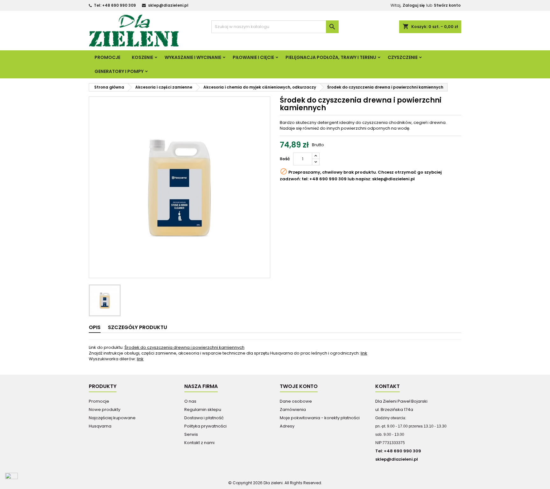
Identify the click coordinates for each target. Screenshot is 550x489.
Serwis (191, 434)
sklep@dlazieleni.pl (168, 5)
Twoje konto (299, 386)
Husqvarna (100, 426)
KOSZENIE (142, 57)
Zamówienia (293, 409)
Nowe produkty (104, 409)
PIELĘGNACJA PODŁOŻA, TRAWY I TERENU (331, 57)
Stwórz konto (447, 5)
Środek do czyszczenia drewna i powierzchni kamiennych (184, 347)
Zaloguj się (414, 5)
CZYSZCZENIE (403, 57)
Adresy (287, 426)
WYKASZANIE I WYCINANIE (193, 57)
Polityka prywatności (205, 426)
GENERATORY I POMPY (119, 71)
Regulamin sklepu (202, 409)
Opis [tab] (95, 327)
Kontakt (387, 386)
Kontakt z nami (199, 443)
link (364, 353)
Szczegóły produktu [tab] (137, 327)
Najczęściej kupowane (112, 418)
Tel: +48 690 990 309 (115, 5)
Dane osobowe (296, 401)
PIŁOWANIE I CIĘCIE (253, 57)
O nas (190, 401)
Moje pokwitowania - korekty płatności (320, 418)
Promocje (107, 57)
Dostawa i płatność (204, 418)
